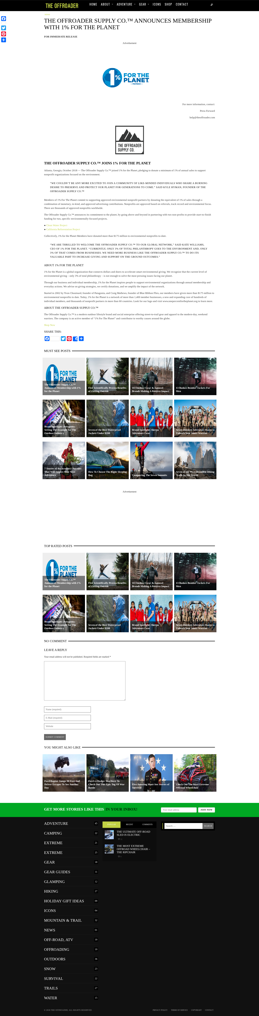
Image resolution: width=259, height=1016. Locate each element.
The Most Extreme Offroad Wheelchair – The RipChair (133, 849)
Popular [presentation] (111, 824)
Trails (70, 988)
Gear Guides (70, 872)
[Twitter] (4, 28)
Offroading (70, 949)
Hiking (70, 891)
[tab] (112, 824)
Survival (70, 979)
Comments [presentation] (147, 824)
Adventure (70, 823)
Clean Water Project (56, 225)
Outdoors (70, 959)
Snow (70, 969)
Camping (70, 833)
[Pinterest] (4, 34)
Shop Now (49, 325)
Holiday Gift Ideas (70, 901)
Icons (70, 911)
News (47, 14)
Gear (70, 862)
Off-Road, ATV (70, 940)
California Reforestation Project (63, 229)
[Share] (75, 339)
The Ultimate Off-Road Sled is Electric (133, 833)
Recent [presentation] (129, 824)
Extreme (70, 843)
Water (70, 998)
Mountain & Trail (70, 920)
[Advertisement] (129, 52)
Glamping (70, 882)
